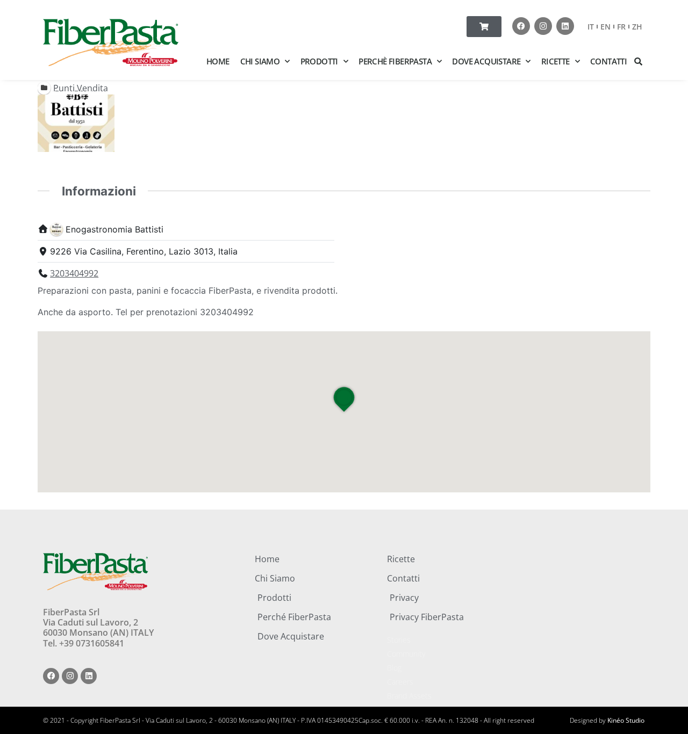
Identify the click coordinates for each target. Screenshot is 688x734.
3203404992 (74, 273)
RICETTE (555, 61)
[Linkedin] (565, 26)
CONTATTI (608, 61)
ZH (637, 26)
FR (621, 26)
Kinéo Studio (625, 720)
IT (590, 26)
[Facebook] (521, 26)
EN (605, 26)
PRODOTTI (319, 61)
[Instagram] (543, 26)
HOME (218, 61)
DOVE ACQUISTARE (486, 61)
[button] (638, 61)
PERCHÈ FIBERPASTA (395, 61)
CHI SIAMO (260, 61)
